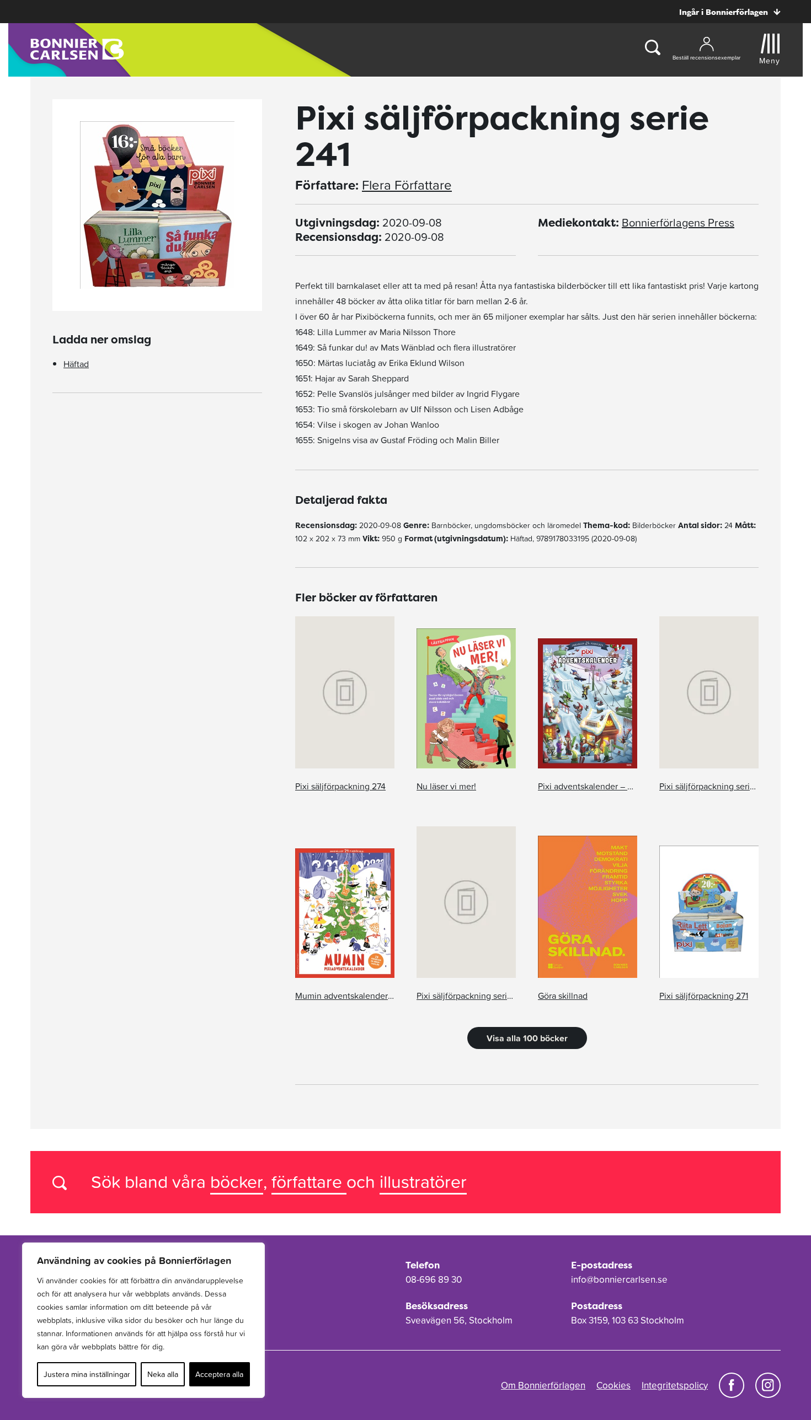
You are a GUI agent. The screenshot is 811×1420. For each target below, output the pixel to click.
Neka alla (162, 1374)
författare (308, 1182)
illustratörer (423, 1182)
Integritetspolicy (675, 1385)
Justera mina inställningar (87, 1374)
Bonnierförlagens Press (678, 222)
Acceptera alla (219, 1374)
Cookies (613, 1385)
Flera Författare (407, 185)
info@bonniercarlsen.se (619, 1279)
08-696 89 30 (434, 1279)
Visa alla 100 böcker (527, 1038)
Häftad (76, 363)
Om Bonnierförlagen (543, 1385)
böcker (236, 1182)
